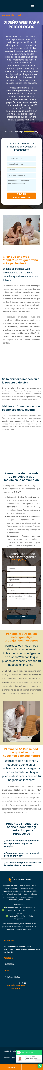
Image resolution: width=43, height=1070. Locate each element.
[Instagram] (22, 983)
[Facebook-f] (19, 983)
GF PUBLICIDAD (22, 880)
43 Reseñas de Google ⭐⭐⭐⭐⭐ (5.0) (21, 132)
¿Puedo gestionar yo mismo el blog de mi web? (21, 854)
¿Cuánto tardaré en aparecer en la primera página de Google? (21, 843)
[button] (32, 6)
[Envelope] (25, 983)
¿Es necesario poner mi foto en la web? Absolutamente (22, 864)
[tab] (21, 843)
